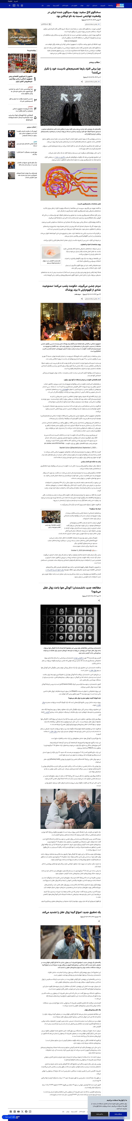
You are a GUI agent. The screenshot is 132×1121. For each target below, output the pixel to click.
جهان (81, 6)
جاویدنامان (65, 6)
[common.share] (82, 81)
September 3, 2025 (89, 448)
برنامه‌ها (110, 6)
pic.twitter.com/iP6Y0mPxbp (54, 443)
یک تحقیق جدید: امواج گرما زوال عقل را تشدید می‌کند (71, 912)
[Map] (22, 5)
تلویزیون (102, 6)
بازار (43, 6)
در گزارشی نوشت (79, 658)
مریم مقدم (78, 294)
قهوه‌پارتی (65, 389)
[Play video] (14, 5)
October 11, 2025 (76, 550)
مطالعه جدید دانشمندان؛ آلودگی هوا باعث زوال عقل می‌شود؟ (72, 590)
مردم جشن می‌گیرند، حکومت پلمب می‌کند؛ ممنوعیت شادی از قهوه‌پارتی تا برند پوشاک (71, 288)
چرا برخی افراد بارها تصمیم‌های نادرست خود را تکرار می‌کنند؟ (72, 71)
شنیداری (94, 6)
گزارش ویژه (56, 6)
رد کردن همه (99, 1114)
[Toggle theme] (9, 5)
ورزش (48, 6)
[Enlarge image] (70, 106)
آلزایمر (47, 712)
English (10, 1)
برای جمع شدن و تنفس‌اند (55, 570)
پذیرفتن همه (118, 1114)
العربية (16, 1)
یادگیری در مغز (60, 157)
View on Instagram (70, 41)
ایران (88, 6)
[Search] (18, 5)
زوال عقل (93, 670)
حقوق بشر (74, 6)
